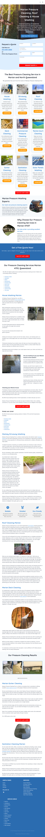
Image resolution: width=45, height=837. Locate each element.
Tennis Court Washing (28, 790)
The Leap (7, 290)
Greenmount (7, 287)
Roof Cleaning (26, 785)
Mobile (33, 52)
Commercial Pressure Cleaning (30, 788)
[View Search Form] (43, 2)
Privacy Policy (18, 833)
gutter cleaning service (11, 687)
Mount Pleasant (7, 815)
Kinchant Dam (8, 282)
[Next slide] (41, 667)
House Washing (26, 782)
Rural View (6, 820)
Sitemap (4, 787)
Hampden (7, 278)
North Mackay (7, 816)
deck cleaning (23, 596)
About (4, 784)
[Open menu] (40, 2)
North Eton (7, 284)
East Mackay (7, 808)
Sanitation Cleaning (27, 793)
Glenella (6, 810)
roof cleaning (31, 525)
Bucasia (6, 806)
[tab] (20, 678)
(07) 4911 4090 (7, 49)
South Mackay (7, 823)
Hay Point (6, 811)
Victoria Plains (8, 288)
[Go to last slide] (3, 667)
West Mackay (7, 825)
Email (21, 52)
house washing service (20, 299)
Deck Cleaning (26, 787)
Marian (6, 813)
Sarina (5, 821)
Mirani (6, 279)
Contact (4, 785)
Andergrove (7, 803)
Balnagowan (7, 281)
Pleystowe (7, 285)
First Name (21, 43)
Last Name (34, 43)
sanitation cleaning (6, 751)
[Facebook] (4, 792)
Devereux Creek (8, 276)
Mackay (6, 801)
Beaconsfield (7, 804)
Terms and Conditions (25, 833)
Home (4, 782)
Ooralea (6, 818)
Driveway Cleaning (27, 784)
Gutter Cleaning (26, 791)
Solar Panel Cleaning (27, 794)
